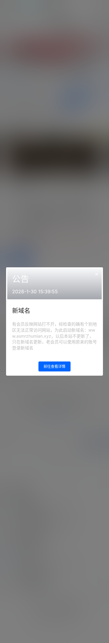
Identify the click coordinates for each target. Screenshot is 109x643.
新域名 (21, 310)
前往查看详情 (54, 366)
